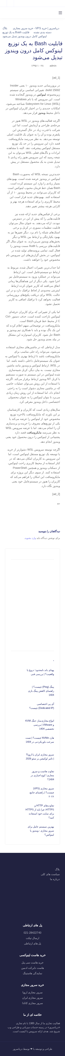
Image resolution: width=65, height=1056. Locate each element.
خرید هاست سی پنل (33, 962)
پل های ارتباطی (32, 943)
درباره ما (55, 879)
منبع (58, 503)
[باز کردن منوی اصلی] (60, 13)
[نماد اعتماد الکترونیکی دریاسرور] (32, 909)
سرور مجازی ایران (32, 997)
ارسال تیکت (32, 938)
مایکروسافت (34, 432)
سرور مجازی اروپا (32, 992)
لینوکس (41, 94)
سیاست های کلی (50, 874)
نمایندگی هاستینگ (32, 973)
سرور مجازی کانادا (32, 1003)
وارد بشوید (30, 538)
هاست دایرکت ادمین (32, 967)
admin (53, 65)
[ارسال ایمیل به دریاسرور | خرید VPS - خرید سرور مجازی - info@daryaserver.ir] (12, 3)
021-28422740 (32, 932)
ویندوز (41, 112)
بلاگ (57, 869)
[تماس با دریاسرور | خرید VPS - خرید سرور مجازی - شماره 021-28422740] (4, 3)
